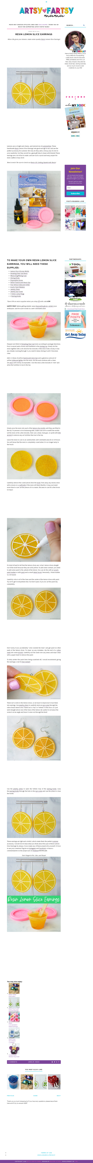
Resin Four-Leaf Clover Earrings (14, 1009)
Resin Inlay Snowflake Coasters (12, 1040)
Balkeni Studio (55, 1161)
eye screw (46, 705)
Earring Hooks (16, 296)
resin (37, 1062)
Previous (10, 1095)
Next (59, 1095)
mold (38, 483)
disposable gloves (42, 306)
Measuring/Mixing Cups (18, 276)
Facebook (42, 848)
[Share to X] (54, 1062)
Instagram (32, 848)
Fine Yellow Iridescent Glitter (20, 285)
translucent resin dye (30, 358)
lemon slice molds (39, 428)
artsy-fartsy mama (34, 1161)
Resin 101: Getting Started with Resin (43, 162)
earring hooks (51, 789)
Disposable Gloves (16, 280)
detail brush (37, 572)
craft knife (22, 485)
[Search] (84, 25)
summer (55, 841)
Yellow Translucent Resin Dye (20, 282)
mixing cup (43, 346)
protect (50, 306)
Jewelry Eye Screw (16, 291)
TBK (76, 1161)
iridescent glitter (17, 360)
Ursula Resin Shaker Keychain (14, 1056)
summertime (46, 146)
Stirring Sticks (15, 278)
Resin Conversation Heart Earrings (13, 1024)
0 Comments (12, 1062)
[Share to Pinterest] (58, 1062)
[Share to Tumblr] (56, 1062)
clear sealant (25, 662)
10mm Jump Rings (18, 294)
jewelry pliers (23, 705)
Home (35, 1095)
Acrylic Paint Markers (17, 287)
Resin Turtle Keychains (12, 995)
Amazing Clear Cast (28, 344)
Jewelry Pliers (15, 289)
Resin (43, 39)
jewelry (31, 1062)
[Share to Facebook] (52, 1062)
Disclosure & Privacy (46, 1155)
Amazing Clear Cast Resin (19, 273)
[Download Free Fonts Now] (75, 309)
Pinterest (36, 851)
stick (11, 363)
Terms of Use (46, 1152)
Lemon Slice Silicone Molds (19, 271)
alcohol (20, 652)
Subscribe (75, 193)
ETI (39, 301)
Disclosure (43, 24)
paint (23, 572)
